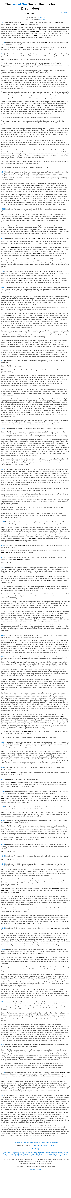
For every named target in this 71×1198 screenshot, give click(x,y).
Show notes (45, 1142)
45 (2, 522)
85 (2, 864)
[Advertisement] (35, 1184)
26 (4, 807)
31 (2, 429)
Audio (35, 1152)
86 (2, 22)
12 (4, 238)
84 (2, 635)
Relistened (44, 1145)
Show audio (54, 1142)
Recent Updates (43, 1156)
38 (4, 209)
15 (4, 928)
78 (2, 950)
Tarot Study (18, 1154)
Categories (23, 1152)
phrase (42, 17)
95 (2, 172)
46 (2, 1095)
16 (4, 1045)
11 (4, 42)
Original (51, 1145)
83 (2, 287)
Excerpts (9, 1156)
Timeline (39, 1154)
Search (10, 1152)
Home (4, 1152)
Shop (66, 1152)
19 (4, 864)
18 (4, 567)
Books (30, 1152)
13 (4, 779)
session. (42, 19)
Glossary (60, 1152)
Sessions (16, 1152)
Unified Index (17, 1156)
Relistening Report (29, 1154)
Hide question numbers (21, 1142)
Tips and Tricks (47, 1154)
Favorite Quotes (8, 1154)
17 (2, 209)
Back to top (35, 1149)
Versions (26, 1156)
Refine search (35, 1139)
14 (4, 172)
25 (4, 791)
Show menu (64, 13)
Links (65, 1154)
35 (2, 587)
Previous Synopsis (51, 1152)
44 (2, 42)
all (38, 17)
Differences (33, 1156)
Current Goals (54, 1156)
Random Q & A (58, 1154)
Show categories (35, 1142)
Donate (62, 1156)
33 (4, 950)
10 (4, 22)
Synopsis (41, 1152)
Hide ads (32, 1170)
